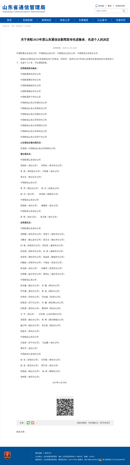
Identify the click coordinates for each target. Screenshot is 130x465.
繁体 (110, 6)
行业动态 (27, 26)
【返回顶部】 (82, 423)
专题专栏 (121, 20)
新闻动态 (46, 20)
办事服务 (83, 20)
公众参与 (102, 20)
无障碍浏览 (120, 6)
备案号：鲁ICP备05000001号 (88, 460)
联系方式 (48, 453)
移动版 (101, 6)
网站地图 (38, 453)
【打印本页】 (104, 423)
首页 (9, 20)
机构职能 (28, 20)
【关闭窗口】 (93, 423)
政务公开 (65, 20)
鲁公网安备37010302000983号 (113, 460)
